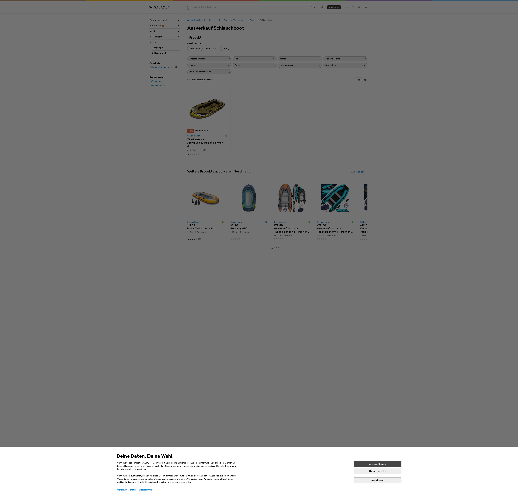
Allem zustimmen (377, 464)
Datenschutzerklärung (141, 489)
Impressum (122, 489)
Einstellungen (377, 480)
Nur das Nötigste (377, 471)
